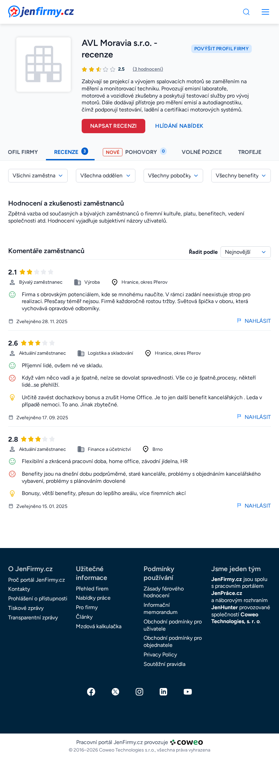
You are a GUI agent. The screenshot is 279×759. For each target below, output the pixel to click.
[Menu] (246, 11)
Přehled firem (92, 588)
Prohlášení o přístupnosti (37, 598)
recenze (70, 151)
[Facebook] (91, 692)
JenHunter (224, 607)
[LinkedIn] (164, 692)
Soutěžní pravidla (164, 664)
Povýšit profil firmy (221, 49)
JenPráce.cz (226, 593)
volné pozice (202, 152)
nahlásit (258, 321)
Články (84, 617)
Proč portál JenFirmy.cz (36, 580)
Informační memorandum (161, 608)
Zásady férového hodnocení (164, 592)
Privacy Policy (160, 654)
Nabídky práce (93, 598)
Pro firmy (87, 607)
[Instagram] (139, 692)
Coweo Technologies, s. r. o (235, 618)
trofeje (250, 152)
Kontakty (19, 589)
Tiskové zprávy (26, 608)
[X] (115, 692)
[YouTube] (188, 692)
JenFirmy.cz (26, 9)
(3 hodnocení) (148, 69)
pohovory (135, 151)
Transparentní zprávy (33, 617)
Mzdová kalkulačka (98, 626)
